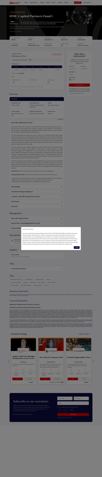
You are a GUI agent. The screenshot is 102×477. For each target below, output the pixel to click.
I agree (77, 247)
